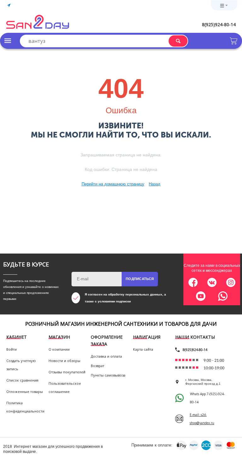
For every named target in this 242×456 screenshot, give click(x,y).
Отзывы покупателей (67, 372)
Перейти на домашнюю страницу (113, 184)
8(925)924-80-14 (219, 24)
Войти (11, 349)
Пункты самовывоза (108, 375)
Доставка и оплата (106, 356)
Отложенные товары (24, 391)
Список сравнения (22, 380)
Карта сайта (143, 349)
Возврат (97, 365)
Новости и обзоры (64, 360)
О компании (59, 349)
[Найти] (178, 41)
